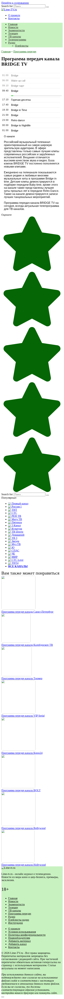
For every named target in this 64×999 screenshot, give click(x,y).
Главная (12, 24)
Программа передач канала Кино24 (21, 752)
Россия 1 (16, 506)
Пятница (16, 522)
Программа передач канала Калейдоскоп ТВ (27, 644)
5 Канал (16, 525)
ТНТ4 (14, 563)
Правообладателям (19, 937)
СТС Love (17, 559)
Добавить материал (19, 941)
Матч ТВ (16, 519)
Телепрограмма (17, 39)
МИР (14, 556)
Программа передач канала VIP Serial (23, 715)
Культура (16, 528)
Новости (13, 27)
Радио (11, 42)
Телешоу (13, 33)
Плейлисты (21, 45)
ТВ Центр (17, 531)
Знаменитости (16, 30)
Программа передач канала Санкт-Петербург (27, 611)
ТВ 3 (14, 538)
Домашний (17, 534)
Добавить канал (17, 944)
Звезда (15, 541)
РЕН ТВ (16, 516)
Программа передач (19, 913)
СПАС (15, 550)
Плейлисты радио (18, 919)
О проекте (14, 15)
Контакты (14, 18)
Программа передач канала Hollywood (23, 864)
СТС (14, 512)
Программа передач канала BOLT (21, 790)
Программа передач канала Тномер (21, 678)
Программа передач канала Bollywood (23, 828)
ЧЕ (13, 553)
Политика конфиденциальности (27, 934)
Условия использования (22, 931)
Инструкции (15, 922)
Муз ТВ (16, 544)
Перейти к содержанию (15, 2)
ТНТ (14, 509)
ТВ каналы (14, 36)
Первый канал (19, 503)
